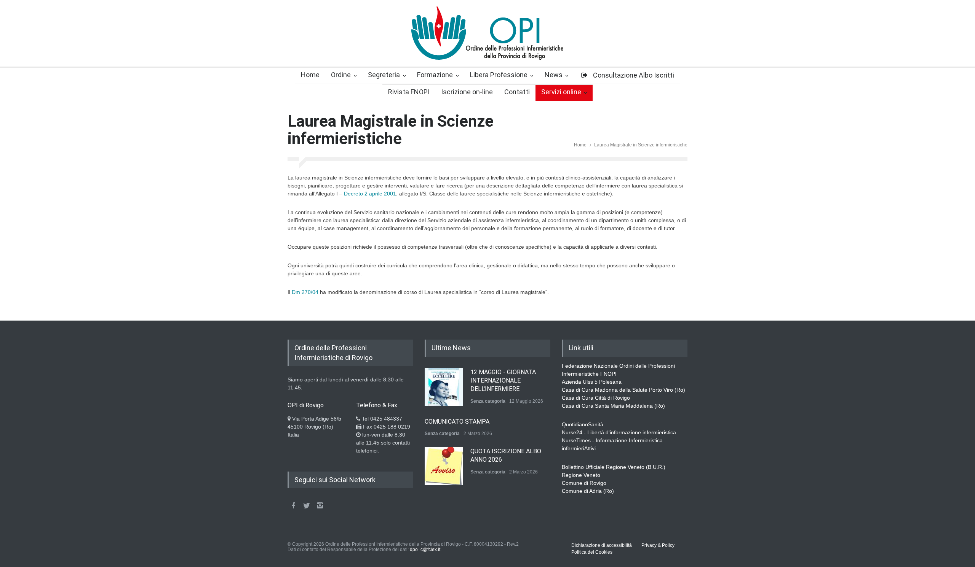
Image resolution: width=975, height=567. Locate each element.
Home (580, 145)
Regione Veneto (581, 475)
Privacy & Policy (658, 545)
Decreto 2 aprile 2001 (370, 194)
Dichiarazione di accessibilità (601, 545)
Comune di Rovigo (584, 483)
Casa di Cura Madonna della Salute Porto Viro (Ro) (623, 390)
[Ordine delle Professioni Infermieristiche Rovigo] (487, 47)
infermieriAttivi (579, 448)
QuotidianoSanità (582, 424)
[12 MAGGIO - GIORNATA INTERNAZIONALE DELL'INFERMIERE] (444, 387)
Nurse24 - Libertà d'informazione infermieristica (619, 432)
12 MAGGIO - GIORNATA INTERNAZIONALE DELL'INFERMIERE (503, 380)
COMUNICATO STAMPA (457, 421)
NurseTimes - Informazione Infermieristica (612, 440)
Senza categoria (487, 401)
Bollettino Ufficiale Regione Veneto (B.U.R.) (613, 467)
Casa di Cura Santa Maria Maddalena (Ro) (613, 406)
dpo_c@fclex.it (425, 549)
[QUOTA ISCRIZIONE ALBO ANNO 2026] (444, 466)
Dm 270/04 (305, 292)
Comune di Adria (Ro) (588, 491)
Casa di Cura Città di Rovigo (596, 398)
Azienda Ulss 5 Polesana (592, 382)
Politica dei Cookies (591, 552)
